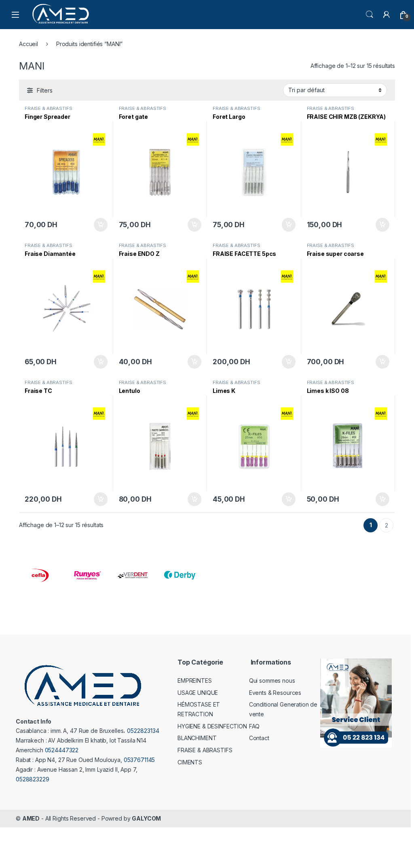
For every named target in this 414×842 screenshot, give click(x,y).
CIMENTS (189, 762)
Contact (259, 737)
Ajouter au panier (98, 225)
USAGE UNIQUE (197, 692)
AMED (31, 818)
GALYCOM (146, 818)
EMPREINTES (194, 680)
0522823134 (143, 730)
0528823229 (32, 779)
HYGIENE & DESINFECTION (212, 726)
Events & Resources (275, 692)
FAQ (254, 726)
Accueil (28, 43)
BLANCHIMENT (196, 737)
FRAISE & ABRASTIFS (48, 108)
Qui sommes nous (272, 680)
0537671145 (139, 759)
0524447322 (62, 750)
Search (369, 14)
